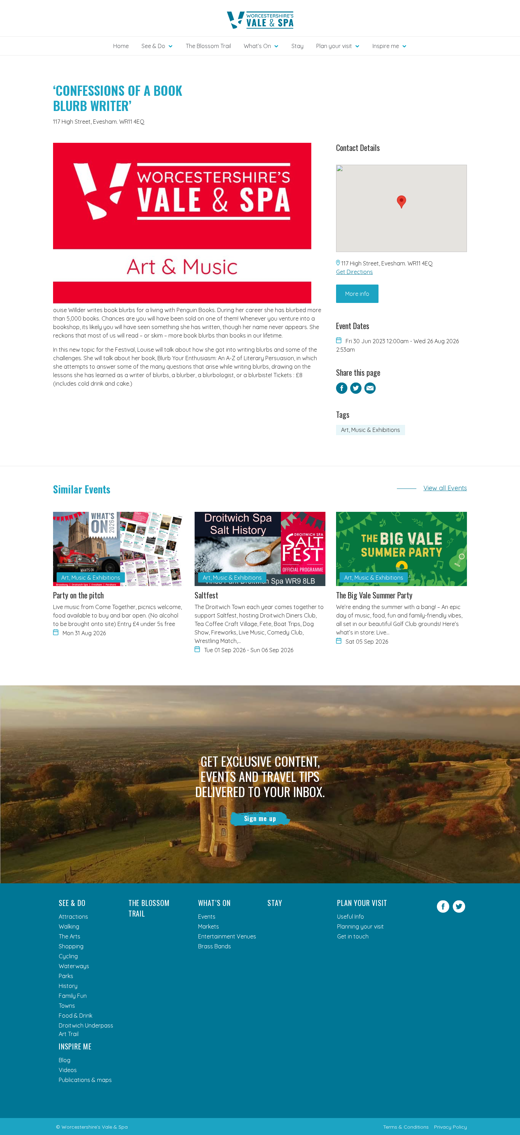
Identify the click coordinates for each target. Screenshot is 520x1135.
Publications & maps (85, 1079)
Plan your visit (362, 902)
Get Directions (354, 271)
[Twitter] (459, 910)
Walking (69, 926)
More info (357, 293)
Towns (67, 1005)
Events (206, 916)
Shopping (71, 946)
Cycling (68, 956)
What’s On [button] (257, 45)
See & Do (72, 902)
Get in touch (353, 936)
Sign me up (260, 818)
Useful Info (350, 916)
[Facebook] (443, 910)
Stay (297, 45)
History (68, 985)
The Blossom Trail (208, 45)
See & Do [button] (153, 45)
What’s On (214, 902)
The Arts (69, 936)
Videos (68, 1069)
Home (121, 45)
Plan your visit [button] (334, 45)
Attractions (73, 916)
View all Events (445, 488)
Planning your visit (360, 926)
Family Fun (73, 995)
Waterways (74, 966)
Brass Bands (214, 946)
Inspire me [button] (385, 45)
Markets (208, 926)
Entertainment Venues (227, 936)
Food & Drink (75, 1015)
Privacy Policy (450, 1127)
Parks (66, 975)
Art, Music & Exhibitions (370, 429)
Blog (64, 1060)
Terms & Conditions (406, 1127)
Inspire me (75, 1046)
